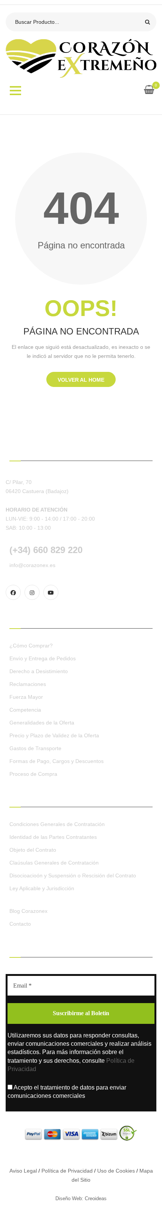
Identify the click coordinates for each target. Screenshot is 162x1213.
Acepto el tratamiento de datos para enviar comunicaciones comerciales (67, 1091)
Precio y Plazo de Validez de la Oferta (54, 735)
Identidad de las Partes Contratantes (53, 837)
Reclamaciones (27, 684)
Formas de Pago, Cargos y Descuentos (56, 761)
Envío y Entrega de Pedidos (42, 658)
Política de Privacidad (67, 1171)
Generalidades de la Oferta (41, 723)
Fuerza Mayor (26, 697)
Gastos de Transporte (35, 748)
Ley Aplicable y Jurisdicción (41, 888)
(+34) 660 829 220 (46, 550)
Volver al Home (81, 380)
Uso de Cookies (116, 1171)
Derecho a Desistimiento (38, 671)
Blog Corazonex (28, 911)
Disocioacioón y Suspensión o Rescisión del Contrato (72, 875)
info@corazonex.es (32, 565)
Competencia (25, 710)
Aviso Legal (23, 1171)
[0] (149, 91)
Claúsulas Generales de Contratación (54, 863)
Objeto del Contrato (32, 850)
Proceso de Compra (33, 774)
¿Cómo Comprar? (31, 646)
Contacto (20, 924)
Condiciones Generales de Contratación (57, 824)
